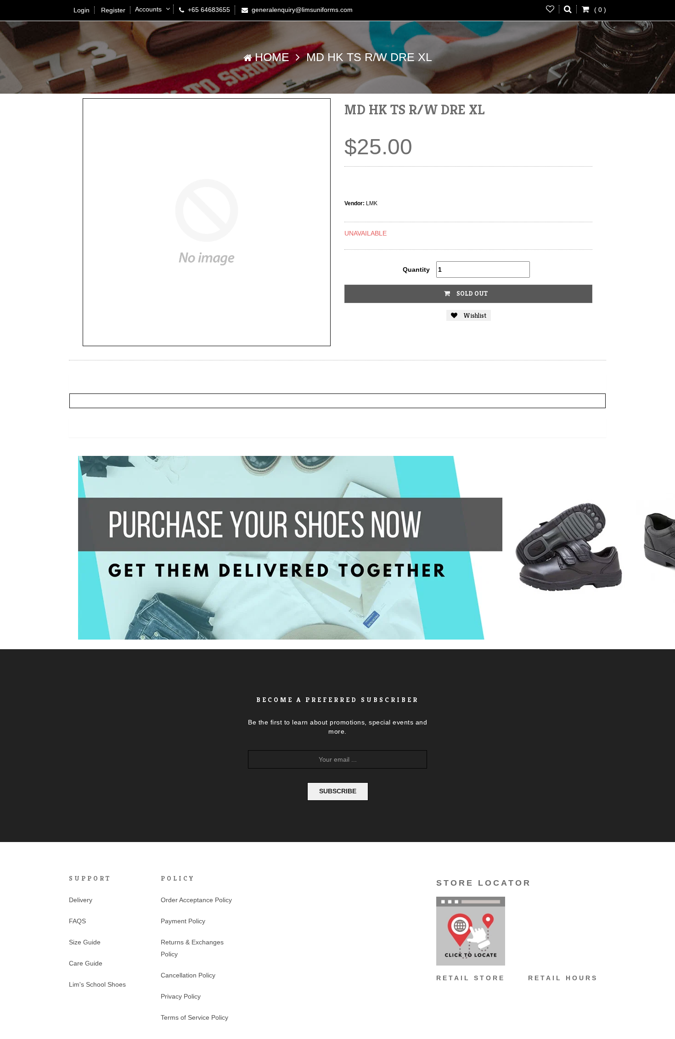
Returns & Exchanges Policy (192, 948)
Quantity (416, 269)
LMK (371, 203)
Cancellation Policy (188, 975)
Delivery (80, 900)
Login (81, 10)
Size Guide (85, 942)
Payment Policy (183, 921)
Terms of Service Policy (194, 1017)
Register (113, 10)
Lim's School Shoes (97, 984)
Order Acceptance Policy (196, 900)
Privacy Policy (181, 996)
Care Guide (85, 963)
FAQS (77, 921)
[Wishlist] (550, 9)
